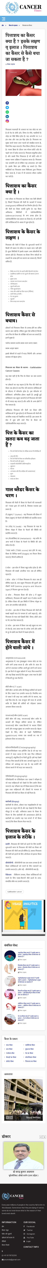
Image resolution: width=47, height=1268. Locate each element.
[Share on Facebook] (7, 103)
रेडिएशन (8, 874)
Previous (40, 1136)
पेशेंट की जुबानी (7, 1234)
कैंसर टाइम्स (11, 64)
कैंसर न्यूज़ (5, 1230)
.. (23, 1210)
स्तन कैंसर (9, 1049)
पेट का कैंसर (29, 1053)
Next (44, 1136)
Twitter (29, 1230)
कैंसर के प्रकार (13, 25)
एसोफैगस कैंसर (30, 1045)
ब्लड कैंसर (9, 1045)
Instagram (30, 1234)
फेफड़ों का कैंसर (11, 1057)
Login (28, 1241)
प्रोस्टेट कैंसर (10, 1061)
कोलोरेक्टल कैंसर (30, 1057)
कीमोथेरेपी (9, 862)
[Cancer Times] (13, 1196)
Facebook (30, 1226)
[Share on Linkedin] (7, 117)
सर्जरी (8, 844)
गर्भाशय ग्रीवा (10, 1053)
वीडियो (4, 1241)
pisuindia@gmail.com (11, 1260)
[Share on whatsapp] (7, 112)
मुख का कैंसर (29, 1049)
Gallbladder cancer (14, 892)
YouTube (30, 1238)
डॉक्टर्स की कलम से (8, 1238)
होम (3, 25)
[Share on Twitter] (7, 107)
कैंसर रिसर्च (5, 1245)
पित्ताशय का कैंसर (31, 1061)
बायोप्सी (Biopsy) (12, 801)
